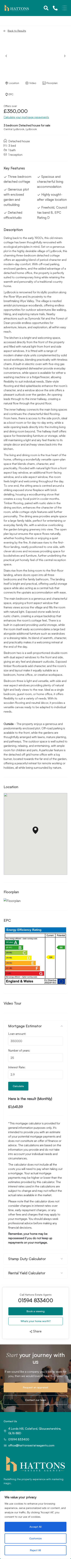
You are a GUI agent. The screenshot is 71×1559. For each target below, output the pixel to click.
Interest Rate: (16, 1067)
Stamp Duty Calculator (27, 1258)
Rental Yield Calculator (26, 1273)
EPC (11, 94)
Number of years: (19, 1050)
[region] (35, 1525)
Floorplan (52, 83)
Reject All (35, 1550)
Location (14, 83)
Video (32, 83)
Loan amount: (17, 1033)
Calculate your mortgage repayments (26, 117)
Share (37, 1331)
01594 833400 (35, 1300)
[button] (64, 56)
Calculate (18, 1086)
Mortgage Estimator (25, 1026)
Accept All (35, 1526)
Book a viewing (36, 1311)
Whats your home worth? (36, 1321)
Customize (35, 1538)
